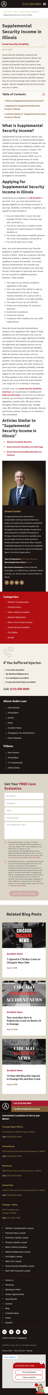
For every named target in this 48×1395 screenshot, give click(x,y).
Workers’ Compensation (18, 602)
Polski (8, 1318)
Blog (15, 12)
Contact (8, 1304)
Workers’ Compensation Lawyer (19, 1228)
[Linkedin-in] (17, 582)
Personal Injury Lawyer (15, 1233)
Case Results (14, 708)
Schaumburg (8, 1146)
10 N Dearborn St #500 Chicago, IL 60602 (18, 1132)
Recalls (11, 637)
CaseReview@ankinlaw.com (26, 1109)
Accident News (14, 728)
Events (11, 718)
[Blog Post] (24, 935)
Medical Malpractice (17, 617)
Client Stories (14, 768)
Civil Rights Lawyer (13, 1256)
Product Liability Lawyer (16, 1242)
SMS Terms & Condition (32, 857)
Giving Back (13, 713)
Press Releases (15, 738)
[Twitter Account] (25, 1332)
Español (8, 1323)
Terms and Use (19, 1351)
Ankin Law (7, 12)
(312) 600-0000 (31, 4)
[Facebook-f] (11, 582)
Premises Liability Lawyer (16, 1238)
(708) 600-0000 (14, 1195)
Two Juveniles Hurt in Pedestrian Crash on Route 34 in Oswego (24, 1020)
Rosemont (7, 1166)
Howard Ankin (12, 511)
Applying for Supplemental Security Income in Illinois (22, 107)
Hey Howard (13, 752)
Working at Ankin (12, 1289)
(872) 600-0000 (14, 1176)
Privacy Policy (16, 857)
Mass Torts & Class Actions (20, 622)
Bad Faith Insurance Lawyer (17, 1271)
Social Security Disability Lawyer (19, 1266)
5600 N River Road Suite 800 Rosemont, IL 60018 (21, 1171)
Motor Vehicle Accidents (19, 612)
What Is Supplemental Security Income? (25, 101)
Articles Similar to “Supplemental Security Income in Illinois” (25, 115)
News (10, 723)
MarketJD (22, 1338)
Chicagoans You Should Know (21, 733)
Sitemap (29, 1351)
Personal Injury (14, 607)
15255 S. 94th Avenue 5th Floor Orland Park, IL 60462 (23, 1190)
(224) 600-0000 (14, 1156)
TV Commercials (15, 763)
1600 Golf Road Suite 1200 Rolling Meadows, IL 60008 (23, 1151)
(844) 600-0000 (14, 1137)
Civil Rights (13, 632)
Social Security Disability (29, 12)
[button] (44, 3)
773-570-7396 (13, 1218)
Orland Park (7, 1185)
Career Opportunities (14, 1294)
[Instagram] (6, 582)
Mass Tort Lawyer (13, 1261)
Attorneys (9, 1285)
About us (9, 1280)
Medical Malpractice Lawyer (17, 1252)
